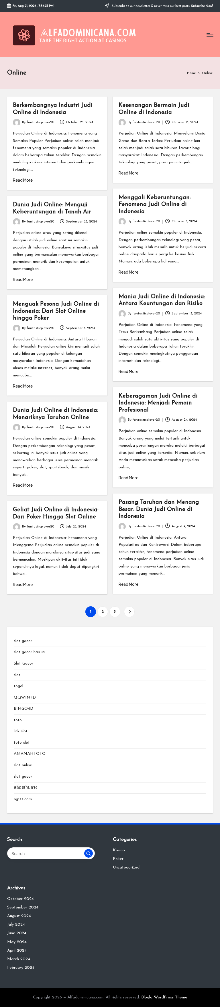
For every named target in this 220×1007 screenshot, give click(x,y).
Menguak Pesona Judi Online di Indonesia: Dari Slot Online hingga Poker (56, 311)
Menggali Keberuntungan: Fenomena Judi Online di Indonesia (155, 204)
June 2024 (16, 933)
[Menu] (210, 35)
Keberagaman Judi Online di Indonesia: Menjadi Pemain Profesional (158, 403)
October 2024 (20, 899)
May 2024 (17, 942)
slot (17, 675)
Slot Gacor (23, 663)
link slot (21, 731)
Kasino (119, 850)
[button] (129, 611)
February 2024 (20, 968)
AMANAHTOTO (30, 754)
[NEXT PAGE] (129, 611)
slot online (23, 765)
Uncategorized (126, 867)
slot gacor (23, 641)
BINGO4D (23, 709)
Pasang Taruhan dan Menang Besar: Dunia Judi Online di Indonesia (159, 509)
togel (18, 686)
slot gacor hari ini (29, 652)
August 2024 (19, 916)
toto (18, 720)
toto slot (22, 743)
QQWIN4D (25, 697)
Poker (118, 859)
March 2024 (18, 959)
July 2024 (16, 924)
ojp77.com (23, 799)
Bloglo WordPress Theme (164, 997)
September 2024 (22, 907)
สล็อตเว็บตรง (25, 788)
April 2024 (17, 950)
